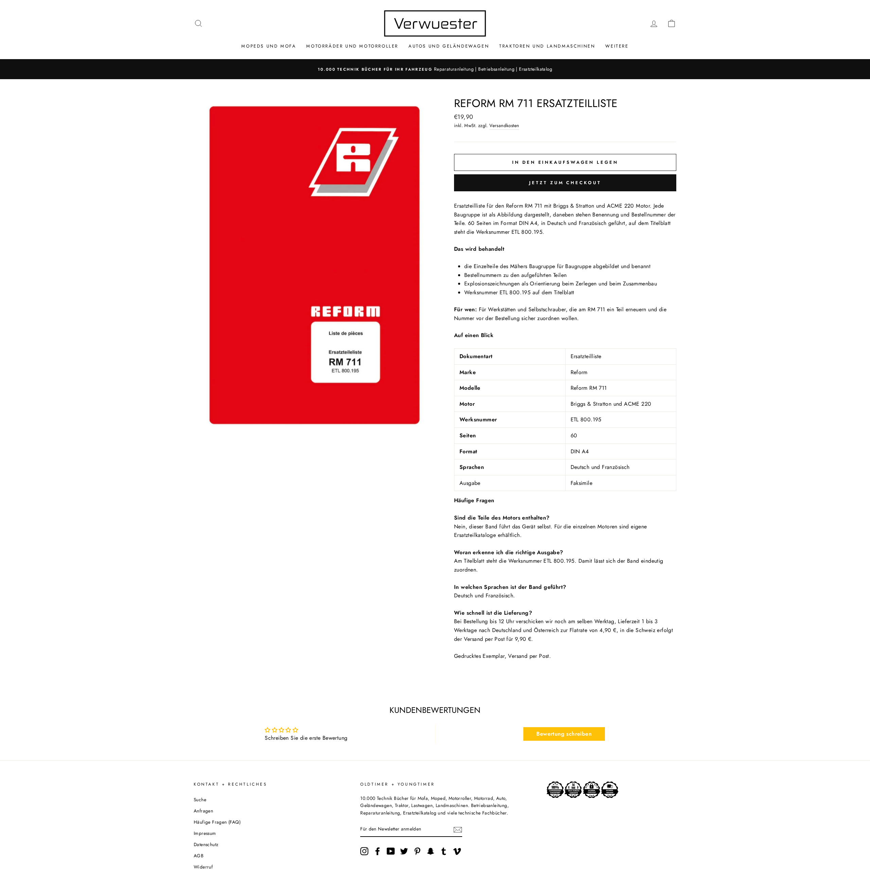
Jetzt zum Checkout (565, 182)
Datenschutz (206, 844)
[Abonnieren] (457, 829)
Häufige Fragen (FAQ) (217, 822)
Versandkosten (504, 125)
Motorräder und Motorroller (352, 46)
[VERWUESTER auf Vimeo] (457, 851)
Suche (200, 799)
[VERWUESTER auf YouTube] (391, 851)
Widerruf (203, 866)
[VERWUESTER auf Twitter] (404, 851)
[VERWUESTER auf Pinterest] (417, 851)
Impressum (205, 833)
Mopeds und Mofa (268, 46)
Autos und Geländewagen (448, 46)
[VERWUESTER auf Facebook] (377, 851)
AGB (199, 855)
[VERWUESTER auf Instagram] (364, 851)
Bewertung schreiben (564, 734)
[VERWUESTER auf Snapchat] (431, 851)
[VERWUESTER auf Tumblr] (444, 851)
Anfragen (203, 810)
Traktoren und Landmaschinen (547, 46)
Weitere (616, 46)
